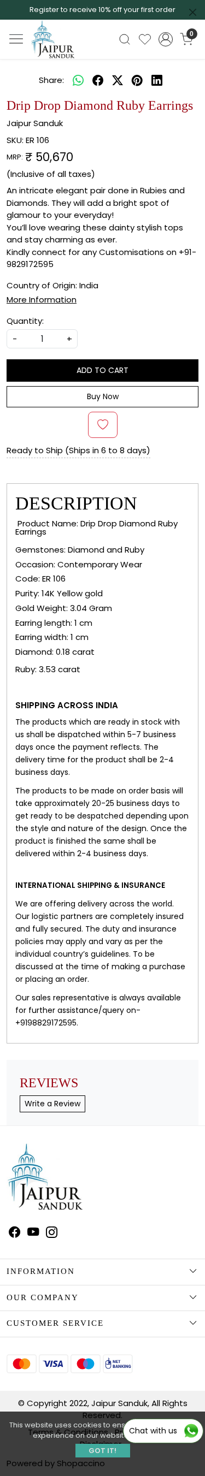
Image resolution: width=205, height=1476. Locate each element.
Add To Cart (102, 370)
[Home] (63, 48)
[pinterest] (137, 80)
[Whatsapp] (78, 80)
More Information (42, 299)
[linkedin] (157, 80)
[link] (125, 39)
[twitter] (117, 80)
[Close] (192, 12)
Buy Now (103, 396)
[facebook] (98, 80)
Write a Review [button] (52, 1103)
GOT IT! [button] (102, 1450)
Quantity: (25, 321)
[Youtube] (33, 1234)
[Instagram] (52, 1234)
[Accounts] (165, 39)
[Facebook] (15, 1234)
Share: (51, 80)
